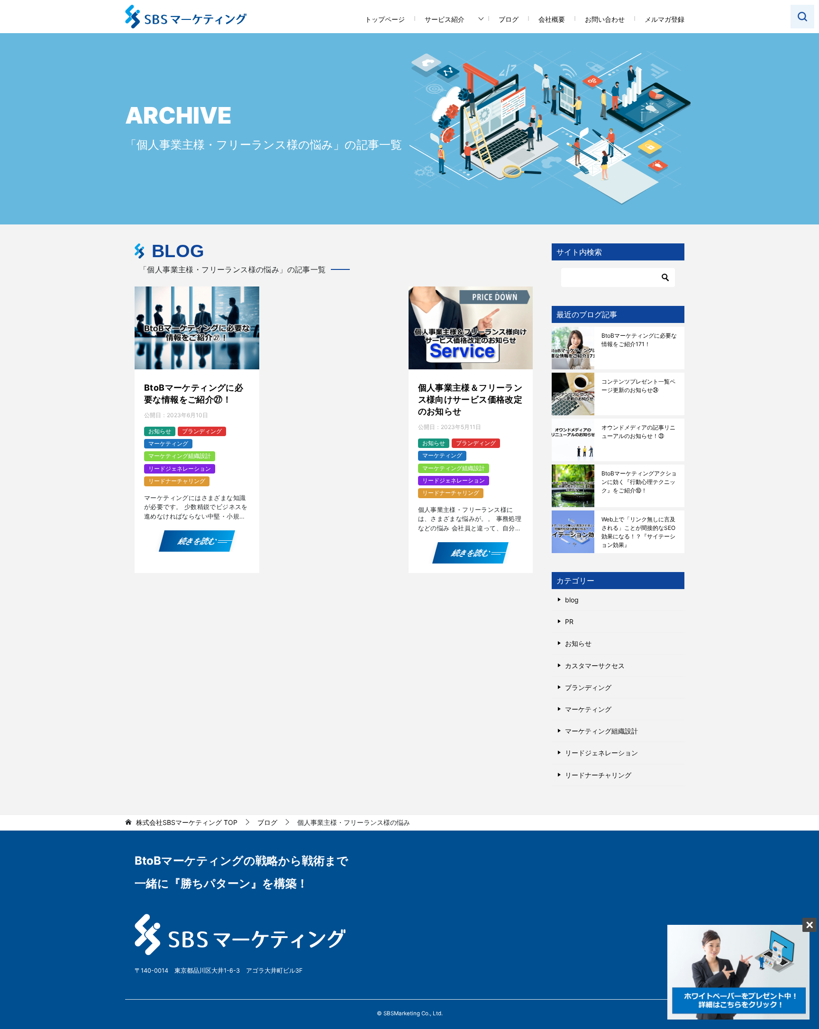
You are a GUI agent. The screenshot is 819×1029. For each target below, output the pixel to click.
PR (569, 621)
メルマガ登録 (664, 19)
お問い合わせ (605, 19)
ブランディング (202, 431)
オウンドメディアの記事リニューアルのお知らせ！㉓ (638, 431)
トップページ (385, 19)
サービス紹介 (444, 19)
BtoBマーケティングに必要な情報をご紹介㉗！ (193, 393)
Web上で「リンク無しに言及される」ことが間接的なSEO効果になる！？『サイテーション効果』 (638, 532)
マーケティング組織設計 (179, 455)
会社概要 (551, 19)
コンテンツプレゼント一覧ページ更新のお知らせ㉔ (638, 386)
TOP (186, 822)
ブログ (509, 19)
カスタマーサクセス (595, 666)
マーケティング (168, 443)
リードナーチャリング (176, 480)
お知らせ (159, 431)
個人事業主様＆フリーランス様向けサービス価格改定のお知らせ (470, 399)
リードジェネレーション (179, 468)
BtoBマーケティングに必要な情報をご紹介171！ (639, 340)
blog (572, 600)
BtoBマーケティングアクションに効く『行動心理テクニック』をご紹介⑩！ (639, 482)
